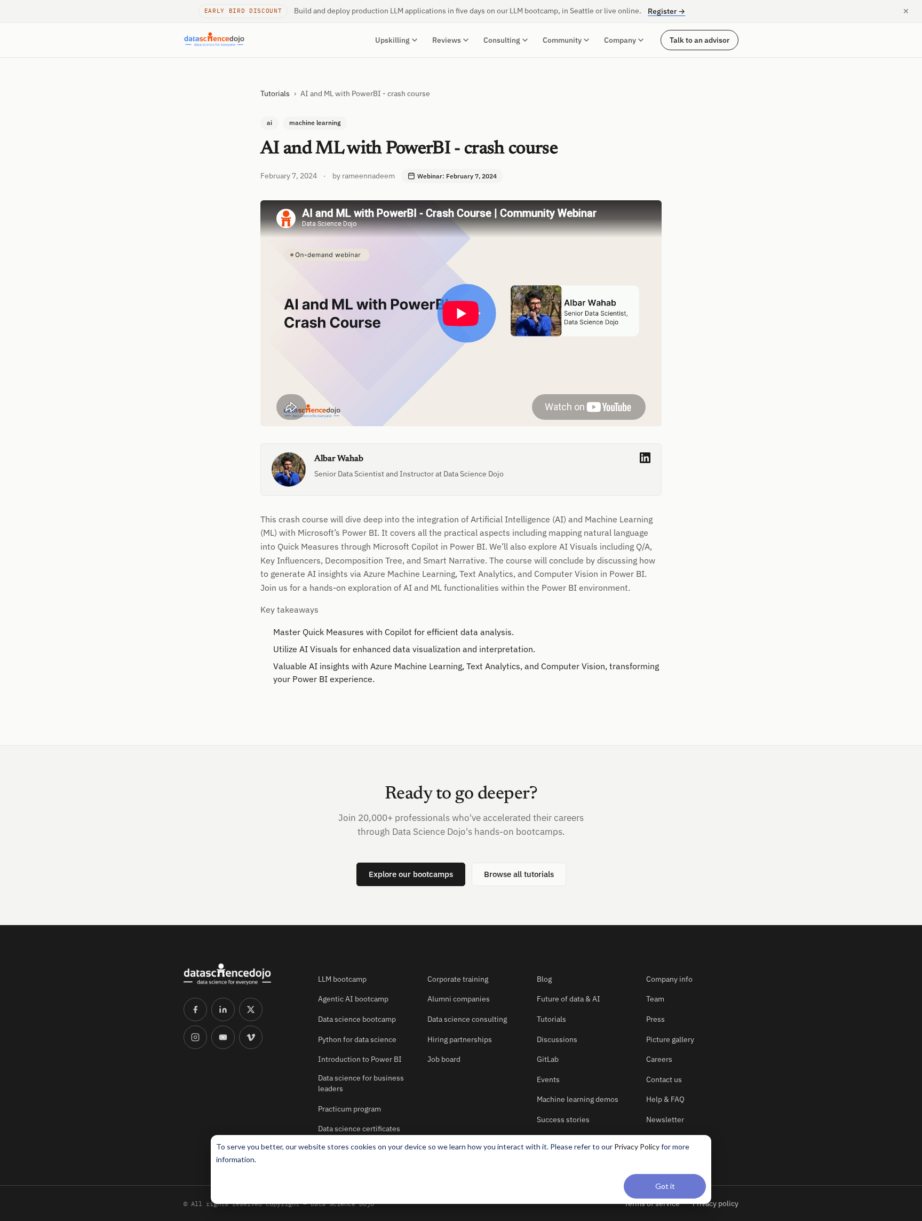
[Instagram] (195, 1037)
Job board (443, 1059)
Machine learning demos (577, 1099)
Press (655, 1019)
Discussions (557, 1039)
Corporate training (457, 979)
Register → (666, 11)
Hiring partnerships (459, 1039)
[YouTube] (223, 1037)
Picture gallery (670, 1039)
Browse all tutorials (519, 874)
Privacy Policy (636, 1146)
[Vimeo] (251, 1037)
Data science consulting (467, 1019)
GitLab (548, 1059)
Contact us (664, 1079)
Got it (665, 1186)
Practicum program (349, 1109)
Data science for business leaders (361, 1083)
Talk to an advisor (699, 39)
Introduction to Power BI (360, 1059)
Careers (659, 1059)
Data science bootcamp (357, 1019)
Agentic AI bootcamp (353, 999)
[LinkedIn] (223, 1009)
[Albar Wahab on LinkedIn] (645, 457)
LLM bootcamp (342, 979)
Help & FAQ (665, 1099)
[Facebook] (195, 1009)
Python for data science (357, 1039)
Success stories (563, 1119)
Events (548, 1079)
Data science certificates (359, 1128)
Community (562, 40)
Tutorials (275, 93)
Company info (669, 979)
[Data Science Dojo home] (242, 974)
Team (655, 999)
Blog (544, 979)
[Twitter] (251, 1009)
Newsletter (665, 1119)
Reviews (446, 40)
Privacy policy (715, 1203)
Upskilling (392, 40)
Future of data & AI (568, 999)
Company (620, 40)
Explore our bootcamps (411, 874)
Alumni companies (458, 999)
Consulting (501, 40)
